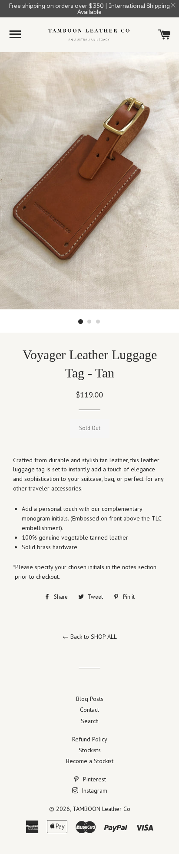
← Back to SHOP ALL (90, 636)
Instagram (93, 790)
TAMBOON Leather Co (101, 809)
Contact (89, 710)
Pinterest (93, 779)
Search (90, 721)
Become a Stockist (89, 761)
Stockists (90, 750)
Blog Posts (89, 699)
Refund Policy (89, 739)
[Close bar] (173, 5)
